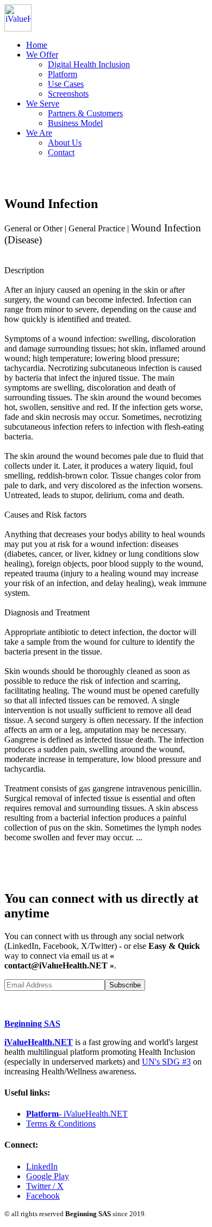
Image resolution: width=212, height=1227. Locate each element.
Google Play (47, 1176)
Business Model (75, 123)
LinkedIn (42, 1166)
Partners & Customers (85, 113)
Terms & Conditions (61, 1123)
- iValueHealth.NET (77, 1113)
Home (36, 44)
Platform (62, 74)
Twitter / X (45, 1186)
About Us (65, 142)
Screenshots (68, 93)
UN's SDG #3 (166, 1061)
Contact (61, 152)
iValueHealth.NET (38, 1042)
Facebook (43, 1195)
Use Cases (66, 84)
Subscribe (125, 985)
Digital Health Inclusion (89, 64)
